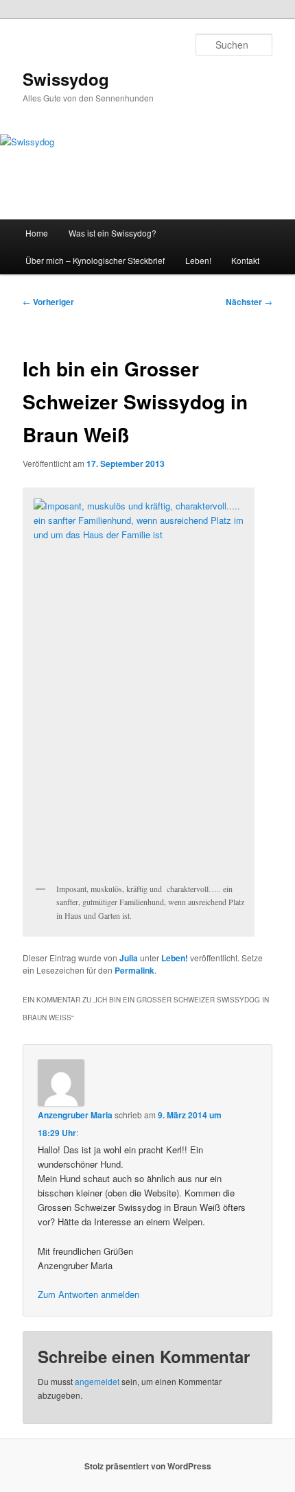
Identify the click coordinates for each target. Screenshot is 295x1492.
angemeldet (97, 1381)
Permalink (134, 970)
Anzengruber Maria (75, 1115)
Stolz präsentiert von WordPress (147, 1466)
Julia (128, 958)
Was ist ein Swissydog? (112, 233)
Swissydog (66, 79)
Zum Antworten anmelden (88, 1294)
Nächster (249, 302)
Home (36, 233)
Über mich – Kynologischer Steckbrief (95, 260)
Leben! (198, 260)
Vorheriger (48, 302)
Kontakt (245, 260)
